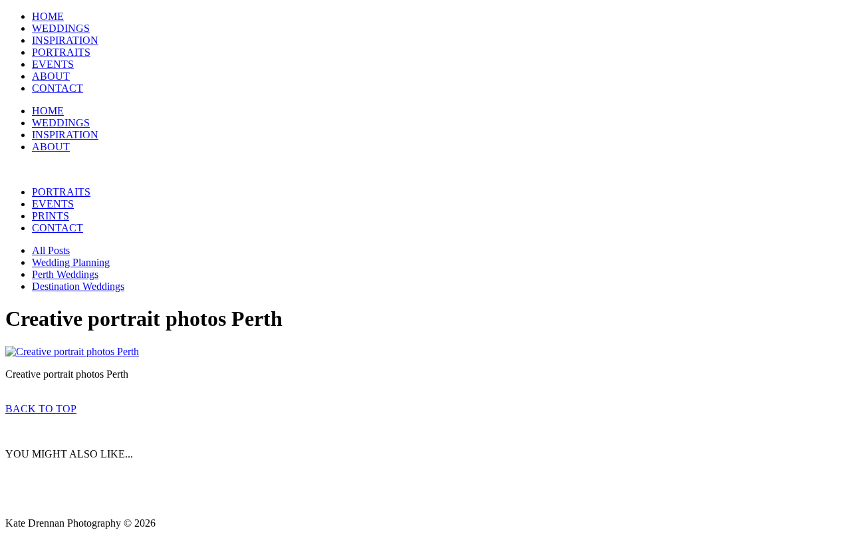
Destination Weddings (78, 286)
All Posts (51, 250)
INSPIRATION (65, 40)
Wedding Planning (71, 262)
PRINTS (50, 215)
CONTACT (57, 88)
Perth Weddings (65, 274)
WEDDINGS (61, 28)
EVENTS (53, 64)
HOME (48, 16)
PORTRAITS (61, 52)
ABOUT (51, 76)
